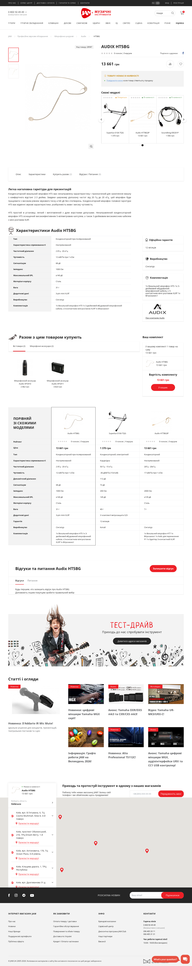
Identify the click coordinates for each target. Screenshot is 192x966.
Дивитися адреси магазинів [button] (132, 641)
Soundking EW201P (170, 132)
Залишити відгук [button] (163, 568)
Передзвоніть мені (171, 793)
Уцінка (180, 23)
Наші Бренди (14, 931)
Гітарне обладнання (32, 23)
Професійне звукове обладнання (32, 36)
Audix (83, 36)
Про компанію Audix (155, 318)
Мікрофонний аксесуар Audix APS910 (25, 382)
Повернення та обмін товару (66, 931)
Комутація (153, 23)
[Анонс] (126, 693)
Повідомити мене (114, 81)
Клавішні (53, 23)
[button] (91, 146)
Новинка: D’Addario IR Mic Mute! (30, 723)
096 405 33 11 (149, 931)
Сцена (138, 23)
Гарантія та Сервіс (67, 3)
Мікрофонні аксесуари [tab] (42, 346)
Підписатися (172, 895)
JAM (10, 36)
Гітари (11, 23)
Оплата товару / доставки (65, 921)
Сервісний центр (106, 926)
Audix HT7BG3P (143, 132)
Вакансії (102, 941)
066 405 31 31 (149, 934)
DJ (117, 23)
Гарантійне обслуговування (66, 926)
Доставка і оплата (46, 3)
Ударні (96, 23)
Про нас (12, 3)
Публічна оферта (16, 941)
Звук (108, 23)
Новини (11, 926)
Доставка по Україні (62, 936)
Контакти (85, 3)
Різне (167, 23)
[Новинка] (36, 700)
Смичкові (81, 23)
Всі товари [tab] (19, 346)
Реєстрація (178, 3)
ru (153, 3)
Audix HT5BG (162, 361)
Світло (126, 23)
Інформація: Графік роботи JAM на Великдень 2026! (82, 757)
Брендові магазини (107, 921)
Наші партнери (105, 936)
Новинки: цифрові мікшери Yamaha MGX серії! (84, 714)
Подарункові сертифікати (20, 936)
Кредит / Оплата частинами (66, 941)
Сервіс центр (26, 3)
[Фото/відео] (166, 693)
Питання (32, 580)
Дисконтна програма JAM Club (112, 931)
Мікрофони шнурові (64, 36)
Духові (67, 23)
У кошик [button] (163, 387)
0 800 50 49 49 (16, 11)
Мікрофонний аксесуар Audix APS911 (58, 382)
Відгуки (19, 580)
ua (158, 3)
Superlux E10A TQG (115, 132)
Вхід (167, 3)
